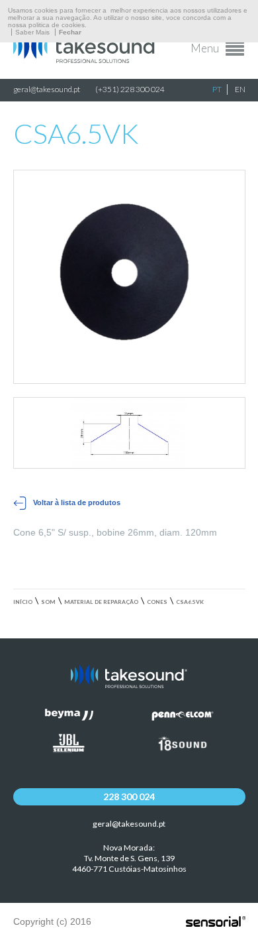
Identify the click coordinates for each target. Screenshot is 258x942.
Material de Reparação (101, 602)
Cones (157, 602)
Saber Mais (32, 32)
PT (217, 89)
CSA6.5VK (190, 602)
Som (48, 602)
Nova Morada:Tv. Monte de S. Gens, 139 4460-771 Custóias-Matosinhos (129, 858)
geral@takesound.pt (46, 89)
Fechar (70, 32)
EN (240, 89)
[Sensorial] (215, 922)
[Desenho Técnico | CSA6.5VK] (129, 432)
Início (22, 602)
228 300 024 (129, 796)
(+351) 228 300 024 (130, 89)
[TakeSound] (86, 59)
